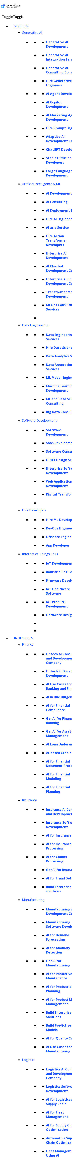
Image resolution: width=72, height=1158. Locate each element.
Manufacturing (33, 900)
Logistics (28, 1060)
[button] (13, 16)
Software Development (39, 420)
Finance (27, 644)
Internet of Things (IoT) (40, 554)
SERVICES (21, 26)
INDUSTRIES (23, 638)
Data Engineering (35, 325)
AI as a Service (57, 227)
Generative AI (32, 32)
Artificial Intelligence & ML (41, 184)
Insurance (29, 800)
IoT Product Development (57, 604)
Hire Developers (34, 510)
